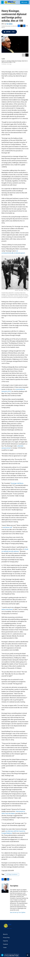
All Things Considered (12, 874)
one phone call (7, 527)
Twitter (5, 947)
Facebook (5, 944)
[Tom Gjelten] (5, 888)
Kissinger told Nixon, (17, 483)
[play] (2, 955)
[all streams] (28, 955)
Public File (5, 941)
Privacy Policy (6, 937)
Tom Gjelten (9, 24)
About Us (5, 934)
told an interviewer (7, 609)
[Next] (26, 55)
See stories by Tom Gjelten (17, 912)
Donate (25, 2)
